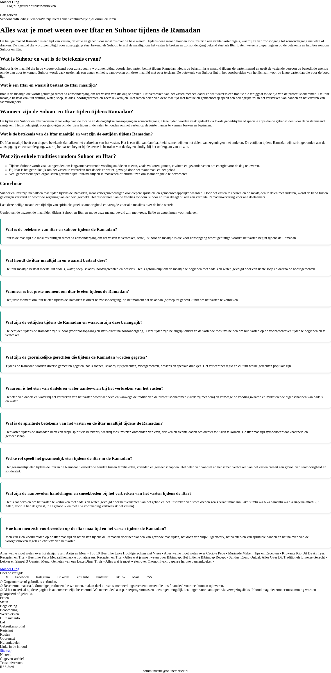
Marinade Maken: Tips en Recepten (253, 553)
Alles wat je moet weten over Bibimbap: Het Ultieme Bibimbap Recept (175, 557)
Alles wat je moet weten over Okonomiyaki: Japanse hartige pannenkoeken (158, 561)
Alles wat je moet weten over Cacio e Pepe (194, 553)
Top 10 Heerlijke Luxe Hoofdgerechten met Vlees (125, 553)
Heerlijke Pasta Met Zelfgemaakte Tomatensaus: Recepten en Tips (75, 557)
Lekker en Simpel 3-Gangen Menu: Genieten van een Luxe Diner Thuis (51, 561)
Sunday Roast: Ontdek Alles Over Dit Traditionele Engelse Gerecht (277, 557)
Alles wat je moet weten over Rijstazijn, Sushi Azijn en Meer (43, 553)
